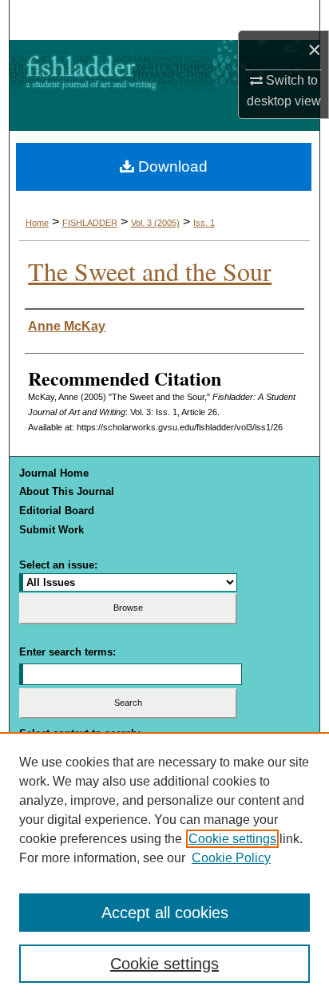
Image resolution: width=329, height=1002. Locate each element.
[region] (164, 867)
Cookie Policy (231, 858)
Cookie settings (232, 839)
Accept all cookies (164, 912)
